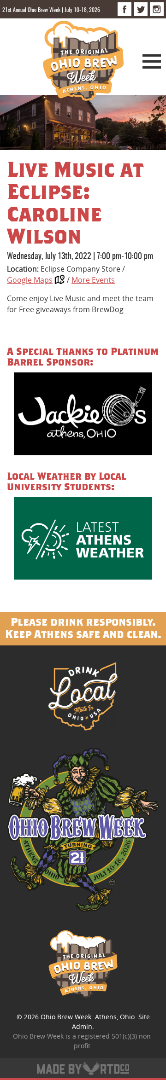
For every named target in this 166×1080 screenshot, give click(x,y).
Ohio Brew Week (66, 1016)
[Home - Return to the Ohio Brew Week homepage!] (83, 62)
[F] (124, 9)
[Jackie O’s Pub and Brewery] (83, 415)
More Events (93, 280)
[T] (141, 9)
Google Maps (30, 280)
